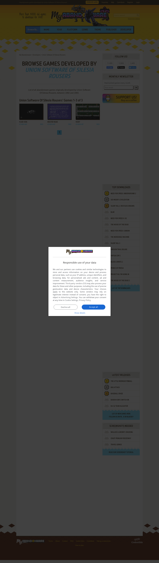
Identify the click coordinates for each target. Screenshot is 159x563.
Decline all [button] (65, 307)
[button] (79, 312)
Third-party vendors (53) (75, 283)
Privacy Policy (85, 300)
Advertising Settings (69, 297)
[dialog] (79, 281)
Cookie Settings (71, 300)
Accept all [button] (93, 307)
